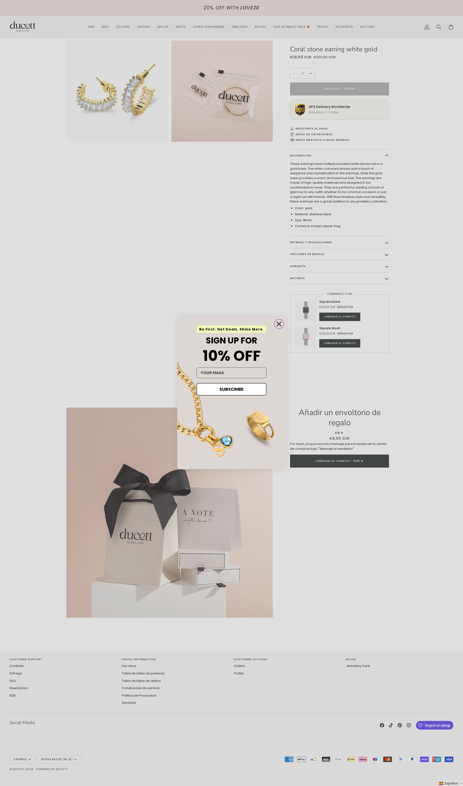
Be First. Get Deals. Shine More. (231, 329)
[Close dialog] (279, 324)
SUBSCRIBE (231, 389)
